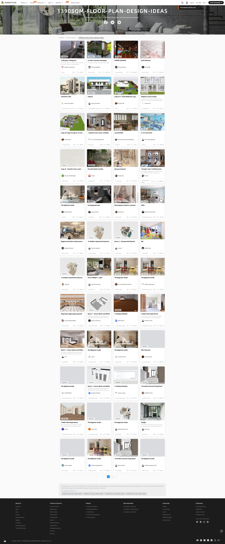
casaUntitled (118, 133)
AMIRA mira (147, 248)
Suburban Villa (66, 97)
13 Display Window (120, 314)
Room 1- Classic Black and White (99, 314)
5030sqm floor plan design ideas (72, 494)
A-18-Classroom (146, 133)
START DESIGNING (215, 3)
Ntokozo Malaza (68, 248)
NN (142, 241)
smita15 (119, 248)
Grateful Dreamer (96, 284)
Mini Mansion (145, 350)
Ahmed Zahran (121, 67)
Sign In (192, 3)
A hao (66, 429)
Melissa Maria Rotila (149, 212)
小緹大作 (66, 284)
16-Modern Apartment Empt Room (99, 241)
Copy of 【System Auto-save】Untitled (73, 169)
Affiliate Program (167, 517)
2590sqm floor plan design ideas (93, 494)
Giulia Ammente (95, 103)
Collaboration (53, 525)
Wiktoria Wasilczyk (149, 284)
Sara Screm (147, 103)
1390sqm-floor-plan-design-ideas (91, 37)
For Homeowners (90, 517)
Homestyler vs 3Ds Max (129, 506)
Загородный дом (94, 205)
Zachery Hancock (95, 320)
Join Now (198, 3)
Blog (17, 512)
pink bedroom (146, 60)
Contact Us (18, 523)
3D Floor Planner (54, 506)
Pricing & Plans (54, 517)
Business (52, 520)
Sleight (143, 422)
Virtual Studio (53, 515)
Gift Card (52, 531)
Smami (93, 176)
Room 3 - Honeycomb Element (124, 241)
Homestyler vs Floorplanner (131, 509)
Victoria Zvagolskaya (96, 465)
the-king (146, 429)
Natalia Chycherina (69, 67)
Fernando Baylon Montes (124, 284)
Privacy (17, 515)
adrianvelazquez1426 (150, 465)
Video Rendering (54, 523)
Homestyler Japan (20, 525)
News (17, 509)
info (65, 357)
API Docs (52, 534)
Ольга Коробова (95, 67)
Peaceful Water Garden (95, 169)
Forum (164, 512)
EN (204, 3)
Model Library (53, 512)
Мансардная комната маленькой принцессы (126, 205)
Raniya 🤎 (147, 67)
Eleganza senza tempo (149, 97)
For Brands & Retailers (92, 509)
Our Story (18, 506)
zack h (93, 357)
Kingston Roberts (95, 393)
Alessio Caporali (95, 248)
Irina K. (146, 176)
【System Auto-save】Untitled (98, 133)
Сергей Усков (95, 212)
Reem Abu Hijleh (68, 103)
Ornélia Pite (120, 103)
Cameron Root (121, 357)
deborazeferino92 (122, 429)
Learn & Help (166, 509)
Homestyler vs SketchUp (129, 512)
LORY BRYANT (68, 393)
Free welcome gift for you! (188, 7)
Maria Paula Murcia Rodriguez (125, 139)
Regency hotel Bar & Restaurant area (73, 241)
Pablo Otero (120, 320)
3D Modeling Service (55, 528)
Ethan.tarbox (121, 465)
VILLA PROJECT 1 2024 (95, 278)
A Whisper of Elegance (68, 60)
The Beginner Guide (67, 205)
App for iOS (199, 509)
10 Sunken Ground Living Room (151, 386)
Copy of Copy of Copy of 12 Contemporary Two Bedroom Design (73, 133)
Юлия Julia (120, 176)
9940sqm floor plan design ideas (136, 494)
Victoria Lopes (121, 393)
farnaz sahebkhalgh (69, 176)
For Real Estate (90, 512)
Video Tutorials (167, 515)
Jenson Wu (94, 429)
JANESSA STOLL (148, 393)
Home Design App (201, 506)
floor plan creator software (91, 488)
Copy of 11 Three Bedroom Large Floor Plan (126, 97)
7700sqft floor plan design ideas (115, 494)
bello (143, 205)
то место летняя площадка (97, 60)
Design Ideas (53, 509)
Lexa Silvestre (148, 357)
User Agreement (20, 517)
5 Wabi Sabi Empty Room (149, 314)
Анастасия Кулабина (70, 320)
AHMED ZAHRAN (120, 60)
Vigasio (90, 97)
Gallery (61, 37)
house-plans (71, 37)
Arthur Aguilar (68, 465)
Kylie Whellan (68, 212)
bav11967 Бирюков (149, 139)
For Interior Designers (91, 506)
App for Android (200, 512)
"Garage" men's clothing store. (151, 169)
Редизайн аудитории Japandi (71, 314)
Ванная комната (120, 169)
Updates (18, 520)
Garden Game (166, 520)
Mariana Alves (148, 320)
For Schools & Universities (92, 515)
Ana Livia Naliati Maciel (97, 139)
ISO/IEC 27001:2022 (21, 528)
